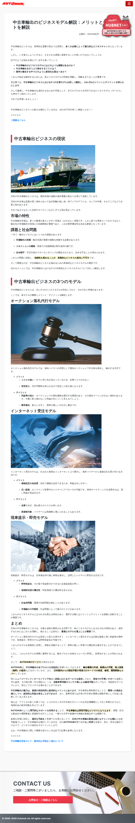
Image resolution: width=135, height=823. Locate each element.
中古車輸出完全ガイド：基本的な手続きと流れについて (37, 741)
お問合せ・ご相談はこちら (43, 800)
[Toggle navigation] (129, 3)
